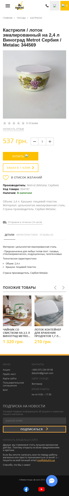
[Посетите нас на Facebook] (26, 489)
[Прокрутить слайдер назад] (55, 288)
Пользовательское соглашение (13, 384)
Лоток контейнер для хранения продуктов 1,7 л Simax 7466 (47, 332)
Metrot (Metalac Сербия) (43, 185)
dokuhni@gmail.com (42, 373)
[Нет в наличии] (46, 320)
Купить (18, 156)
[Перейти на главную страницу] (19, 5)
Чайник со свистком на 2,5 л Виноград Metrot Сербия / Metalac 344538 (16, 332)
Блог (5, 389)
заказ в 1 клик (18, 167)
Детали (9, 234)
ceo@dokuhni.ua (46, 460)
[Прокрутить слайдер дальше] (63, 288)
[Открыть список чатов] (52, 480)
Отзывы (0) (46, 234)
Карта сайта (9, 378)
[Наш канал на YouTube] (41, 489)
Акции (6, 369)
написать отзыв (13, 129)
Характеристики (27, 234)
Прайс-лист (9, 374)
